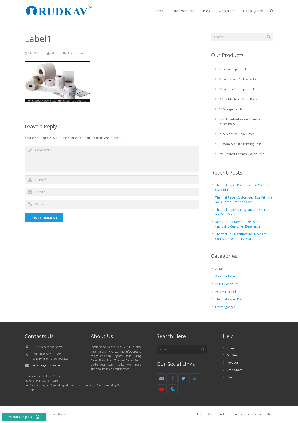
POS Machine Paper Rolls (237, 134)
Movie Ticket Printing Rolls (237, 79)
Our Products (235, 355)
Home (231, 348)
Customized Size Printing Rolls (240, 144)
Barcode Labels (226, 276)
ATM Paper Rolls (230, 109)
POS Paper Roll (225, 291)
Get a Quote (234, 370)
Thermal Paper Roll (228, 299)
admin (55, 53)
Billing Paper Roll (227, 284)
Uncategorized (225, 307)
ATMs (219, 269)
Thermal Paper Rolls (233, 69)
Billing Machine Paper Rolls (238, 99)
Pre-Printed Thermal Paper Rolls (241, 154)
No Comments (76, 53)
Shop (230, 377)
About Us (233, 363)
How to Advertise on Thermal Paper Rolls (239, 121)
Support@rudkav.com (47, 365)
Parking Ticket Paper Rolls (237, 89)
